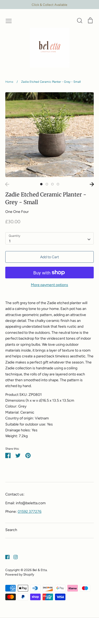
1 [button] (41, 184)
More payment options (49, 285)
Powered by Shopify (19, 574)
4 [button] (58, 184)
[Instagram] (14, 557)
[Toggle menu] (8, 20)
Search (11, 530)
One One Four (17, 211)
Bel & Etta (39, 570)
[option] (49, 134)
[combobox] (49, 238)
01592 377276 (29, 511)
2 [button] (47, 184)
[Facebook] (5, 557)
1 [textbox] (10, 241)
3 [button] (52, 184)
